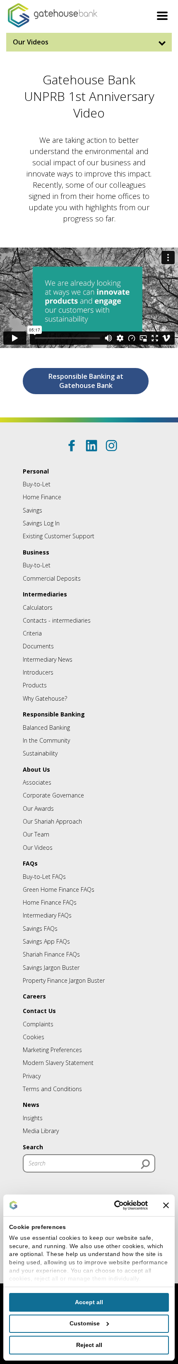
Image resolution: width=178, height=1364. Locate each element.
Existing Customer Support (58, 536)
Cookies (33, 1037)
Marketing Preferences (52, 1050)
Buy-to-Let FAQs (44, 877)
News (31, 1105)
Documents (38, 646)
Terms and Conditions (52, 1089)
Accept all (89, 1302)
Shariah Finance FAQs (51, 954)
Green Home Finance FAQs (58, 889)
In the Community (46, 740)
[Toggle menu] (162, 17)
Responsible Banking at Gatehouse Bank (85, 381)
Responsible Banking (54, 714)
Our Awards (38, 808)
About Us (36, 769)
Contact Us (39, 1011)
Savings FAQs (40, 928)
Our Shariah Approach (52, 821)
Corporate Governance (53, 795)
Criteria (32, 633)
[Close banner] (166, 1205)
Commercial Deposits (52, 578)
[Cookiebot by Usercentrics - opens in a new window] (112, 1205)
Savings (32, 510)
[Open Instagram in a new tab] (111, 445)
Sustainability (40, 753)
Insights (33, 1118)
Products (35, 685)
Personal (36, 471)
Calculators (38, 607)
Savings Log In (41, 523)
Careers (34, 996)
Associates (37, 782)
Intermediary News (47, 659)
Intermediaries (45, 594)
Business (36, 552)
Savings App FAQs (46, 941)
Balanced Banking (46, 727)
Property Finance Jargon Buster (64, 980)
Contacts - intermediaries (57, 620)
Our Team (36, 834)
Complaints (38, 1024)
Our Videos (30, 42)
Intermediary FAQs (47, 915)
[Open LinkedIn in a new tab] (91, 445)
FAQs (30, 863)
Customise (85, 1323)
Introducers (38, 672)
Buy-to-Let (37, 484)
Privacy (32, 1076)
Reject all (89, 1345)
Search (33, 1147)
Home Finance (42, 497)
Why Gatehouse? (45, 698)
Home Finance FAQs (50, 902)
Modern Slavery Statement (58, 1063)
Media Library (41, 1131)
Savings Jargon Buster (51, 967)
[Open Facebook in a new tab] (71, 445)
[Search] (145, 1164)
